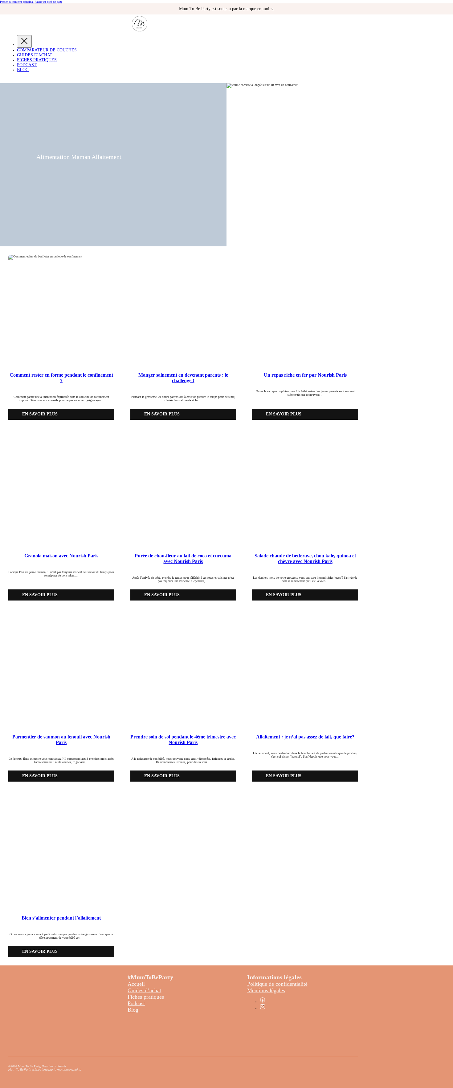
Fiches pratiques (146, 997)
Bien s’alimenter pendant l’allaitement (61, 917)
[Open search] (5, 78)
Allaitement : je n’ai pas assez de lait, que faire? (305, 736)
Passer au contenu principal (17, 1)
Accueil (136, 984)
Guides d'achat (34, 55)
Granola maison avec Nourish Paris (61, 555)
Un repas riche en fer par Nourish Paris (305, 375)
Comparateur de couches (47, 50)
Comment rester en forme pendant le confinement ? (61, 377)
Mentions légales (266, 990)
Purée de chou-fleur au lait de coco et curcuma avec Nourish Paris (183, 558)
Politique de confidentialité (277, 984)
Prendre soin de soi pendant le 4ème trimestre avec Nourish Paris (183, 739)
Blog (23, 69)
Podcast (27, 65)
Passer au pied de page (48, 1)
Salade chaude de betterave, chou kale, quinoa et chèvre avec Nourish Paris (305, 558)
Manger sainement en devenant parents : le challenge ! (183, 377)
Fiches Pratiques (37, 60)
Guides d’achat (144, 990)
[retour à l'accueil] (140, 30)
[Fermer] (24, 41)
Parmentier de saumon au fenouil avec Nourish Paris (61, 739)
